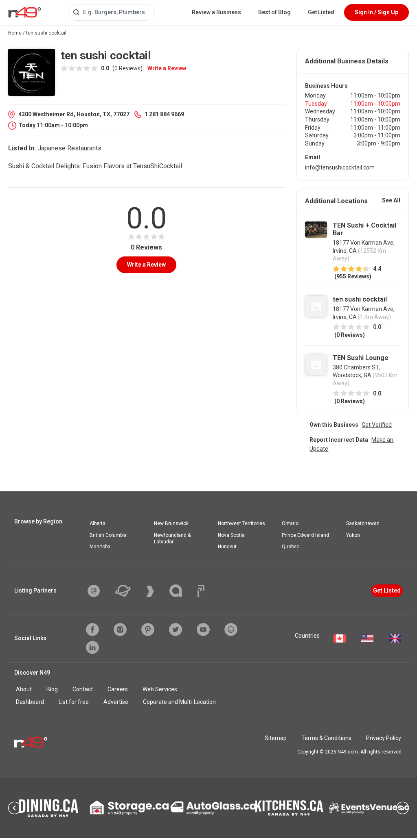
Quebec (290, 546)
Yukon (353, 535)
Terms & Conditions (326, 738)
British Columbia (108, 535)
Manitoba (100, 546)
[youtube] (203, 629)
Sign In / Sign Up (376, 12)
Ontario (290, 523)
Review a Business (216, 12)
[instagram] (120, 629)
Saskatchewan (363, 523)
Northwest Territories (241, 523)
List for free (74, 702)
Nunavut (227, 546)
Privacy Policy (383, 738)
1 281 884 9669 (164, 114)
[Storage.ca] (129, 808)
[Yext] (100, 590)
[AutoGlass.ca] (213, 808)
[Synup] (156, 591)
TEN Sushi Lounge (360, 358)
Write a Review (166, 68)
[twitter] (175, 629)
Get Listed (321, 12)
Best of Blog (274, 12)
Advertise (115, 702)
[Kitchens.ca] (289, 808)
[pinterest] (148, 629)
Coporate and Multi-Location (179, 702)
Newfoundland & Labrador (172, 538)
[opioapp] (231, 629)
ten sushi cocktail (360, 299)
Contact (82, 689)
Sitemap (276, 738)
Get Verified (377, 424)
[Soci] (201, 590)
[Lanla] (182, 590)
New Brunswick (171, 523)
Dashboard (30, 702)
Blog (52, 689)
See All (391, 200)
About (24, 689)
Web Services (160, 689)
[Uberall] (129, 590)
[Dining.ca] (48, 808)
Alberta (97, 523)
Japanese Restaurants (69, 148)
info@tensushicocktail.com (340, 167)
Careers (118, 689)
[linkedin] (92, 647)
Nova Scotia (231, 535)
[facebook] (92, 629)
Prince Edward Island (305, 535)
